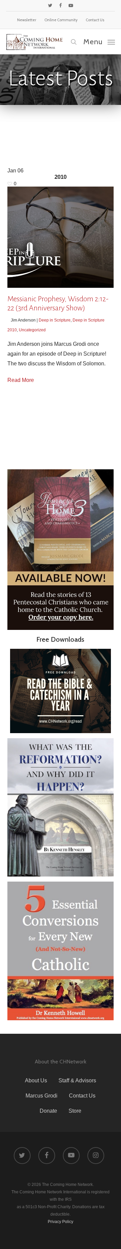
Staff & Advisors (77, 1080)
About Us (36, 1080)
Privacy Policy (60, 1221)
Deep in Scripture (55, 320)
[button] (99, 41)
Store (75, 1111)
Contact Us (82, 1096)
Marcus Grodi (41, 1096)
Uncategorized (32, 330)
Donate (48, 1111)
